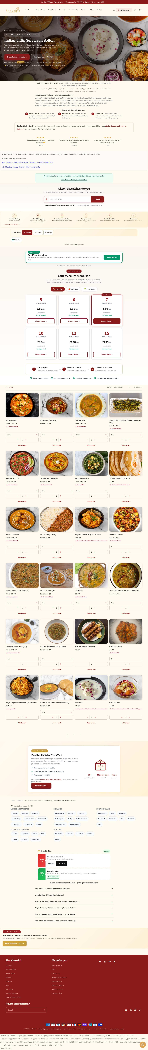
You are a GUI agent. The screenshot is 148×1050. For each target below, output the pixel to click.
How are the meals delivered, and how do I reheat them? (57, 901)
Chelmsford (16, 824)
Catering (9, 981)
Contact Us (56, 973)
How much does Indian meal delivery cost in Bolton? (55, 914)
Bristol (15, 834)
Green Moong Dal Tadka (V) (17, 591)
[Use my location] (46, 199)
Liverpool (17, 162)
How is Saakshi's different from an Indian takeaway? (55, 921)
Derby (70, 819)
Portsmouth (42, 819)
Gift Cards (9, 989)
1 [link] (67, 735)
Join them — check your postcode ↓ (74, 180)
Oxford (39, 824)
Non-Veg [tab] (57, 289)
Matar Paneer (11, 420)
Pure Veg (17, 240)
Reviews (8, 977)
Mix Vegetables (116, 535)
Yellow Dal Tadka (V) (49, 478)
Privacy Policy (57, 993)
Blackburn (34, 162)
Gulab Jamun (114, 703)
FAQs (53, 969)
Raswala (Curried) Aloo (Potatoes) (54, 703)
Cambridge (28, 824)
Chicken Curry (81, 420)
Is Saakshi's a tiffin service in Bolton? (49, 895)
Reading (35, 813)
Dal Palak (79, 591)
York (99, 824)
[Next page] (80, 734)
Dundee (90, 834)
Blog (7, 985)
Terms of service (70, 1029)
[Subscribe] (43, 1010)
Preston (25, 162)
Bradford (131, 819)
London (15, 813)
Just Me (28, 232)
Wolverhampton (81, 819)
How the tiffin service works (29, 167)
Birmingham (59, 813)
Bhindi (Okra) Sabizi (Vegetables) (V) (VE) (125, 421)
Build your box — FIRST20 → (44, 57)
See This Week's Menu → (12, 225)
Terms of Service (58, 985)
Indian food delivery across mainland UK (60, 205)
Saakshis (33, 1029)
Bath (43, 834)
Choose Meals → (41, 321)
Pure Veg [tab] (73, 289)
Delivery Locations (14, 31)
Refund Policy (57, 981)
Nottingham (59, 819)
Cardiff (15, 839)
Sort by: (109, 387)
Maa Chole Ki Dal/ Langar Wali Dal (124, 591)
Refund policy (44, 1029)
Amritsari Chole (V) (48, 420)
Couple (39, 232)
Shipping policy (84, 1029)
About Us (9, 966)
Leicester (82, 813)
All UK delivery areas (10, 167)
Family (49, 232)
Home (6, 31)
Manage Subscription (13, 997)
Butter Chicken (12, 535)
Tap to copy (62, 863)
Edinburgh (58, 834)
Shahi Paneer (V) (47, 591)
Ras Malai (79, 703)
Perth (57, 839)
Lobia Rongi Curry (48, 535)
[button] (113, 9)
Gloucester (35, 839)
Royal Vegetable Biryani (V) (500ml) (21, 703)
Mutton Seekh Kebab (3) (85, 647)
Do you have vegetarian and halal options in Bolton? (55, 908)
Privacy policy (56, 1029)
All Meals (20, 800)
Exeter (35, 834)
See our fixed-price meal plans (50, 779)
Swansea (25, 839)
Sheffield (122, 813)
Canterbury (16, 819)
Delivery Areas (11, 969)
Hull (122, 819)
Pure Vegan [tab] (89, 289)
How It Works (10, 973)
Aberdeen (80, 834)
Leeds (41, 162)
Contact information (100, 1029)
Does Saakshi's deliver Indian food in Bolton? (52, 888)
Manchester (7, 162)
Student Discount (12, 993)
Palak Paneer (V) (82, 478)
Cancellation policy (117, 1029)
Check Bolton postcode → (17, 57)
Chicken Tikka (115, 647)
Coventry (71, 813)
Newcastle (112, 819)
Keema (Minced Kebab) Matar (53, 647)
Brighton (25, 813)
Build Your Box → (41, 786)
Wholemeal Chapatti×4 (119, 478)
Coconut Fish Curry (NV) (16, 647)
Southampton (29, 819)
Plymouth (25, 834)
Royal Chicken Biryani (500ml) (88, 535)
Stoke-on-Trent (60, 824)
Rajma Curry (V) (13, 478)
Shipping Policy (57, 989)
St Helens (49, 162)
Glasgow (69, 834)
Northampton (74, 824)
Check (97, 199)
